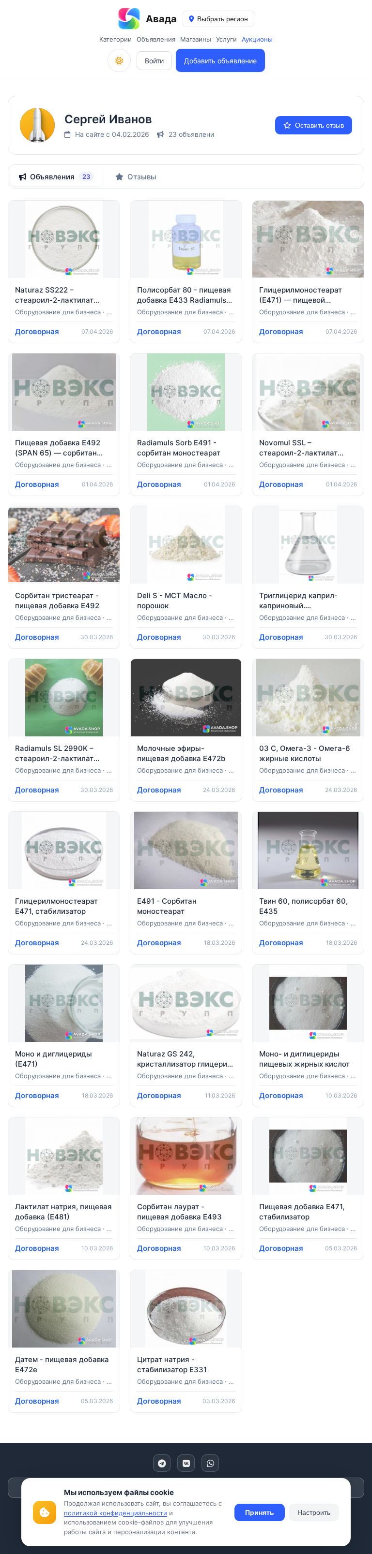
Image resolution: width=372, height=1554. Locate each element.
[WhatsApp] (210, 1463)
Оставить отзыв (319, 125)
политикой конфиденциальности (115, 1513)
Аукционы (257, 39)
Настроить (313, 1512)
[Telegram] (161, 1463)
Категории (115, 39)
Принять (259, 1512)
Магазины (195, 39)
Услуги (226, 39)
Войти (154, 61)
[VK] (186, 1463)
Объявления (156, 39)
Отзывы (141, 176)
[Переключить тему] (119, 60)
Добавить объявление (220, 61)
